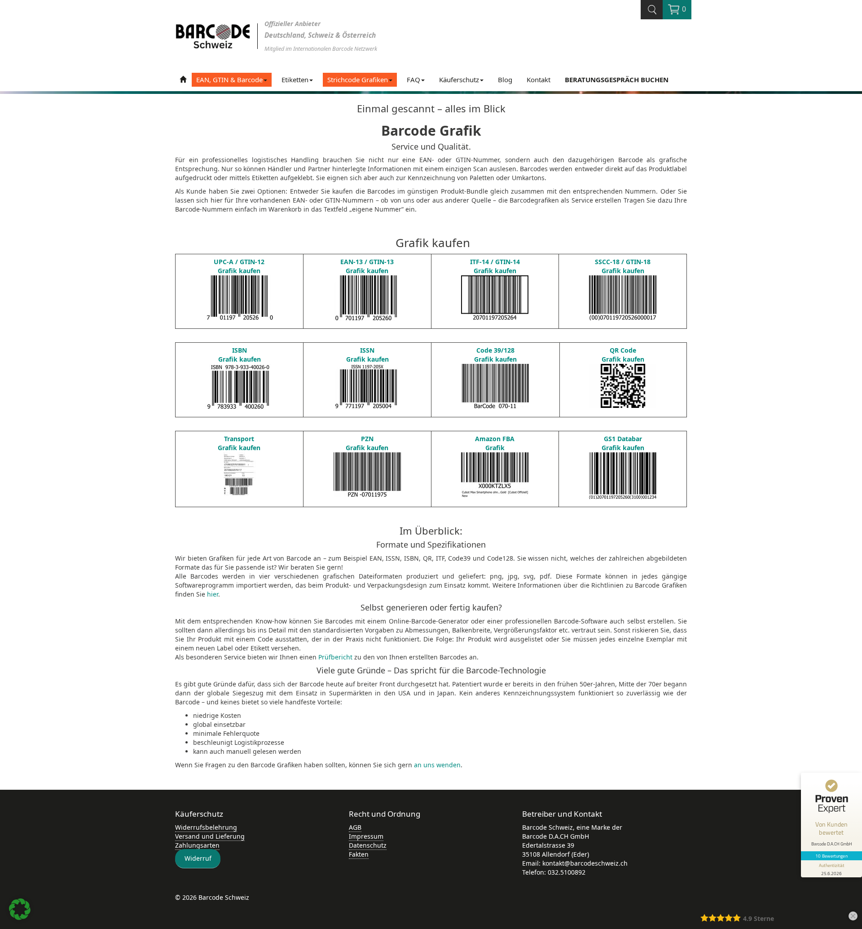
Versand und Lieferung (210, 836)
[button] (20, 909)
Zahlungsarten (197, 845)
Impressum (366, 836)
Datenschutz (368, 845)
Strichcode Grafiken (357, 79)
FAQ (413, 79)
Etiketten (294, 79)
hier (212, 594)
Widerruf (198, 858)
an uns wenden (437, 765)
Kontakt (538, 79)
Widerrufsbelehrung (206, 827)
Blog (505, 79)
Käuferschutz (459, 79)
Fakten (359, 854)
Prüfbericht (335, 657)
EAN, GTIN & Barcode (229, 79)
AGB (355, 827)
